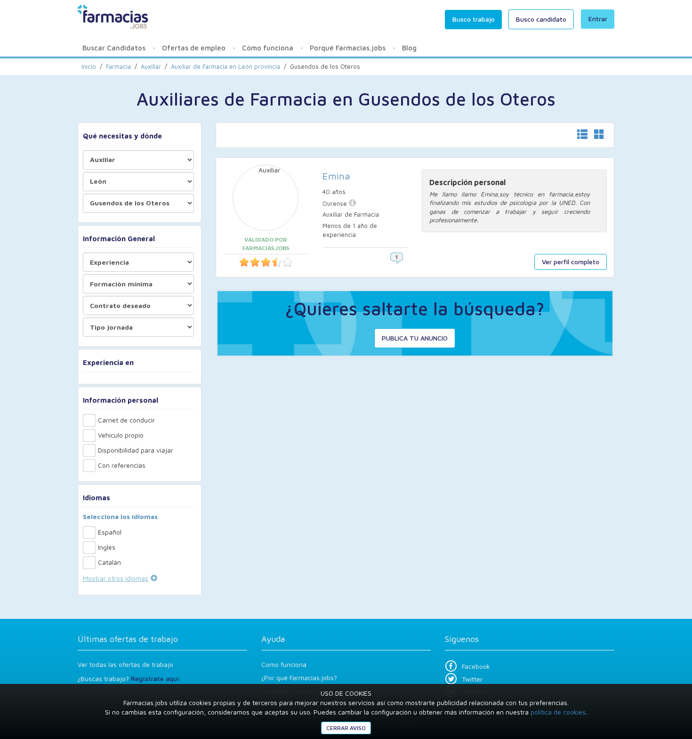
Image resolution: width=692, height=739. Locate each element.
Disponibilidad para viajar (135, 450)
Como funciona (283, 664)
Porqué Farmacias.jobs (348, 48)
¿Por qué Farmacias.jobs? (299, 678)
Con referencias (121, 465)
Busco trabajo (473, 19)
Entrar (597, 19)
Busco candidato (541, 19)
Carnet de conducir (126, 420)
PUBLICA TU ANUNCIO (415, 338)
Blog (409, 48)
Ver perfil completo (570, 262)
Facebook (476, 666)
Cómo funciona (267, 48)
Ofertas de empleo (193, 48)
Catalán (109, 562)
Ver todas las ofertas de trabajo (125, 664)
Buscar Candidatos (113, 48)
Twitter (472, 679)
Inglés (106, 547)
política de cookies (558, 712)
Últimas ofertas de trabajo (128, 639)
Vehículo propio (121, 435)
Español (109, 532)
